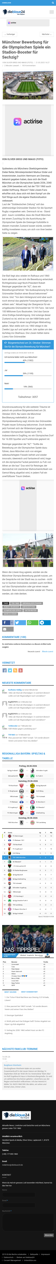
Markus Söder (10, 614)
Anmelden (6, 3)
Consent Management (12, 1260)
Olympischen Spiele (12, 611)
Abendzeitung (28, 607)
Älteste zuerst (47, 651)
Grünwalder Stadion (32, 603)
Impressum (45, 1254)
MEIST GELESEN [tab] (10, 992)
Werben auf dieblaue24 (25, 1257)
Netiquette (34, 1254)
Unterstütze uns (30, 1260)
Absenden (49, 1235)
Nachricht (6, 1211)
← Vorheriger (9, 34)
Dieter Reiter (30, 611)
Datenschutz (8, 1257)
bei (29, 693)
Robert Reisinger (11, 607)
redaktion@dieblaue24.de (12, 1165)
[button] (8, 622)
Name (4, 1190)
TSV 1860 (15, 603)
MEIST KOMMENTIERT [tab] (29, 992)
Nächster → (47, 34)
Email (5, 1200)
